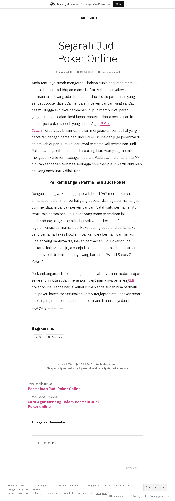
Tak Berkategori (108, 364)
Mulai (118, 4)
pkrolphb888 (65, 72)
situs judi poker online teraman (111, 368)
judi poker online (85, 368)
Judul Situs (87, 18)
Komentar (131, 467)
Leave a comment (110, 72)
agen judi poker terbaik (63, 368)
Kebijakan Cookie (105, 493)
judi (131, 280)
